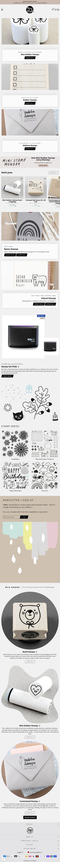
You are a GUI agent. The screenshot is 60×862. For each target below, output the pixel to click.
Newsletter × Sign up (29, 840)
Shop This (10, 255)
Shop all (30, 661)
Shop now (7, 376)
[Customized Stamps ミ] (30, 770)
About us (29, 836)
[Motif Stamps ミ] (30, 621)
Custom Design (30, 848)
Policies (29, 844)
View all (53, 172)
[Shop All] (30, 40)
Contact (29, 824)
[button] (12, 206)
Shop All (21, 255)
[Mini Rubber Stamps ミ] (30, 694)
